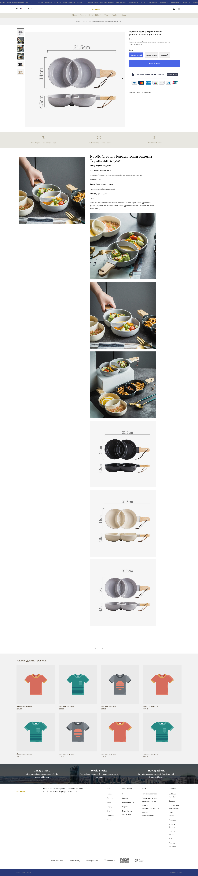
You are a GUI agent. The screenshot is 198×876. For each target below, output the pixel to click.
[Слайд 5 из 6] (20, 63)
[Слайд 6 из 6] (20, 71)
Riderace (172, 820)
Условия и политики (176, 872)
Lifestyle (110, 807)
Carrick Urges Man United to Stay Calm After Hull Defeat (143, 2)
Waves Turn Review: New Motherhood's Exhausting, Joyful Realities (90, 2)
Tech (109, 802)
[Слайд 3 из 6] (20, 48)
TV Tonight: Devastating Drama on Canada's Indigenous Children (35, 2)
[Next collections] (102, 648)
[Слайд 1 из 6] (20, 32)
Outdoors (110, 815)
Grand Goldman (26, 872)
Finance (110, 798)
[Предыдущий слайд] (27, 78)
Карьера (125, 807)
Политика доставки (149, 794)
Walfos (171, 839)
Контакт (125, 798)
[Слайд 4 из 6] (20, 55)
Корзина (172, 801)
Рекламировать (128, 802)
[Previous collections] (95, 648)
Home (78, 21)
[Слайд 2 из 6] (20, 40)
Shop (109, 820)
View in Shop (154, 63)
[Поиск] (17, 8)
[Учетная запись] (173, 8)
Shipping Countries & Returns (140, 92)
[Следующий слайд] (122, 78)
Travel (109, 811)
